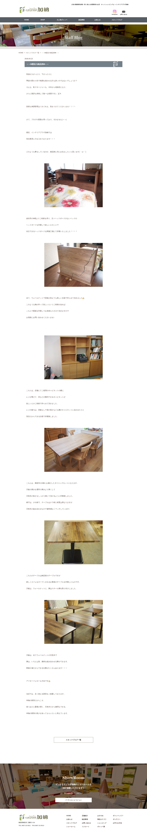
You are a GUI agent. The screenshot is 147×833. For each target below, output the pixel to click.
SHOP (42, 20)
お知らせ (97, 20)
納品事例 (81, 20)
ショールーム (70, 826)
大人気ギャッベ (62, 20)
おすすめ (100, 815)
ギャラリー (116, 819)
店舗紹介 (85, 815)
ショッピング (101, 823)
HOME (26, 20)
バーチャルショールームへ (73, 800)
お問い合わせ (86, 823)
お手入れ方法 (117, 823)
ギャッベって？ (118, 815)
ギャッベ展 (101, 826)
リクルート (85, 826)
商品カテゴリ (101, 819)
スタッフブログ (117, 20)
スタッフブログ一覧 (32, 53)
